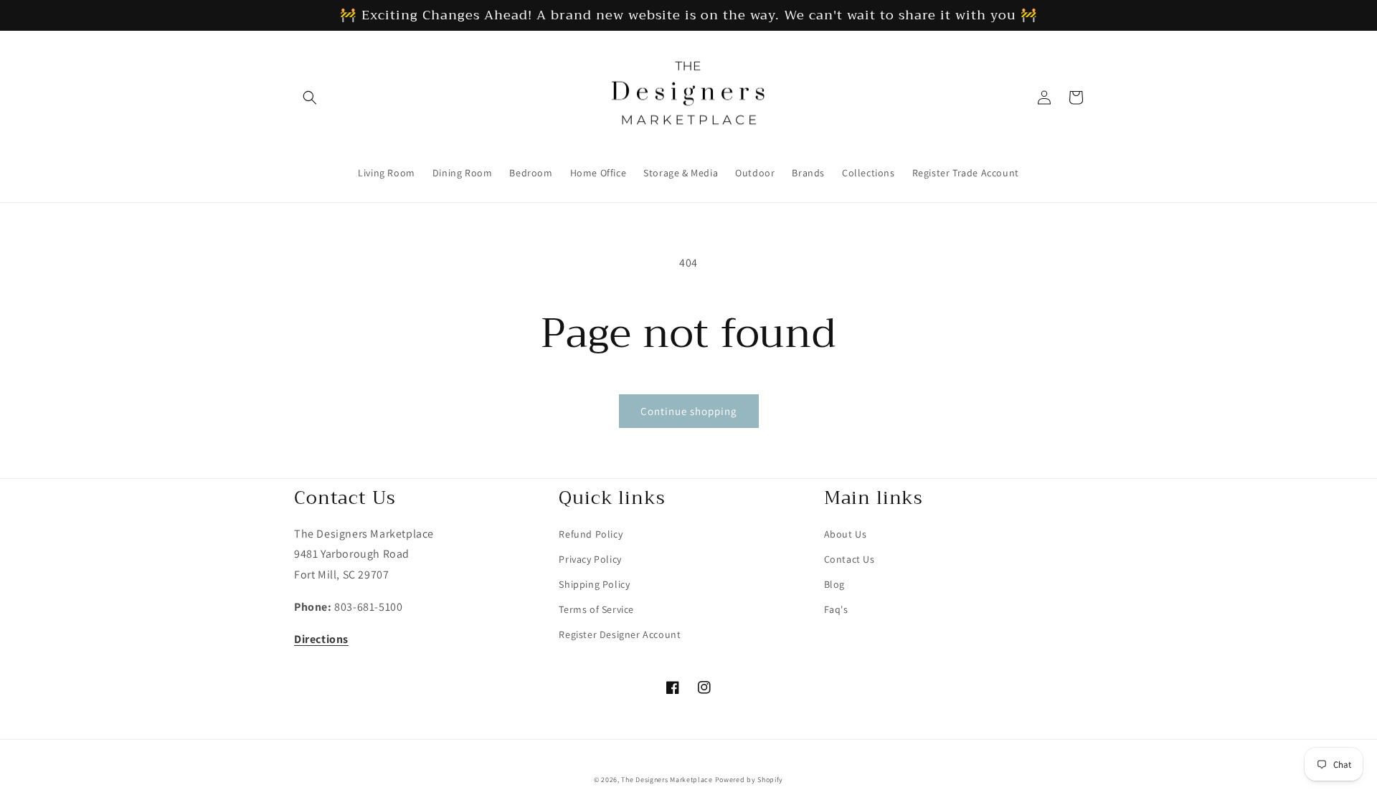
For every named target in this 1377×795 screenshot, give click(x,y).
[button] (310, 97)
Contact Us (849, 559)
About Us (845, 534)
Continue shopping (688, 411)
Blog (834, 584)
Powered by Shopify (749, 779)
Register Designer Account (620, 634)
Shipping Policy (594, 584)
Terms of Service (596, 609)
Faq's (836, 609)
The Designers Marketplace (667, 779)
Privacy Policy (590, 559)
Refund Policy (591, 534)
